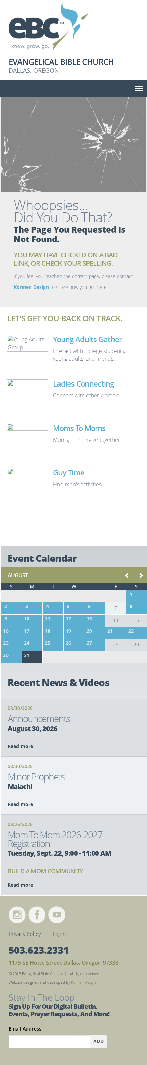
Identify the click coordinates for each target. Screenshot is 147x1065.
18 (47, 631)
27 (89, 643)
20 (89, 631)
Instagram (17, 914)
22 (131, 631)
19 (68, 631)
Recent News (58, 682)
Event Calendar (42, 557)
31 (26, 655)
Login (59, 934)
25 (47, 643)
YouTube (56, 914)
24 (26, 643)
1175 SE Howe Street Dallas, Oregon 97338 (63, 962)
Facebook (36, 914)
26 (68, 643)
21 (110, 631)
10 (26, 618)
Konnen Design (31, 287)
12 (68, 618)
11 (47, 618)
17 (26, 631)
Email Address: (26, 1028)
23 (6, 643)
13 (89, 618)
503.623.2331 (39, 949)
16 (6, 631)
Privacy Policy (25, 934)
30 (6, 655)
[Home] (73, 28)
